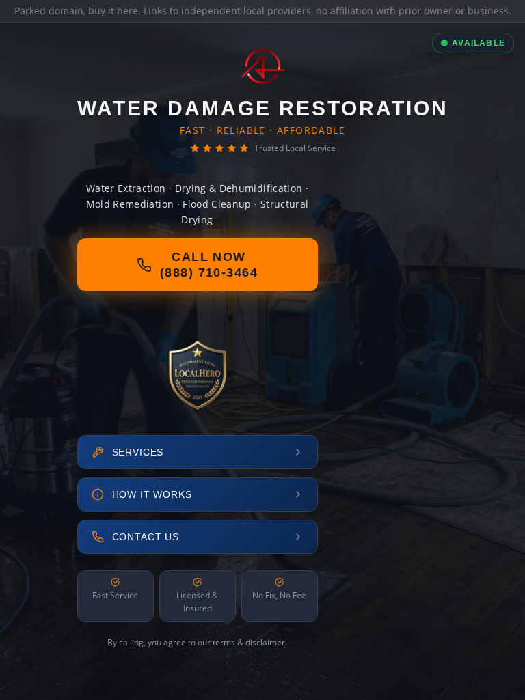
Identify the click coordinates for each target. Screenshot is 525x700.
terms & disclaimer (249, 642)
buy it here (113, 10)
